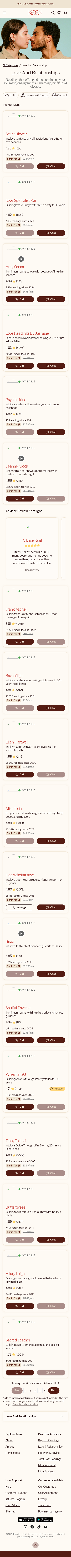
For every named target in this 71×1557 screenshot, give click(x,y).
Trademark (44, 1505)
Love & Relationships (50, 1446)
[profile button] (65, 13)
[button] (61, 1416)
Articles (10, 1446)
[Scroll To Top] (35, 1545)
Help (8, 1486)
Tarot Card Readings (49, 1459)
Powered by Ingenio (50, 1511)
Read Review (32, 570)
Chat (53, 166)
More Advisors (46, 1471)
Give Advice (13, 1505)
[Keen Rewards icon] (59, 13)
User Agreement (48, 1493)
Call (22, 166)
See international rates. (25, 1404)
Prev (17, 1390)
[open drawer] (5, 13)
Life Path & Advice (49, 1452)
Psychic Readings (48, 1440)
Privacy (42, 1499)
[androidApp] (44, 1521)
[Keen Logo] (35, 12)
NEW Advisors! (46, 1465)
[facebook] (32, 1528)
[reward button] (59, 13)
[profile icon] (65, 13)
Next (54, 1390)
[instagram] (25, 1528)
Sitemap (10, 1511)
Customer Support (16, 1493)
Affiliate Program (15, 1499)
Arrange (21, 907)
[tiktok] (39, 1528)
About (9, 1440)
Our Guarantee (47, 1486)
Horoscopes (13, 1452)
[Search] (53, 13)
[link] (21, 259)
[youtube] (46, 1528)
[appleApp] (26, 1521)
